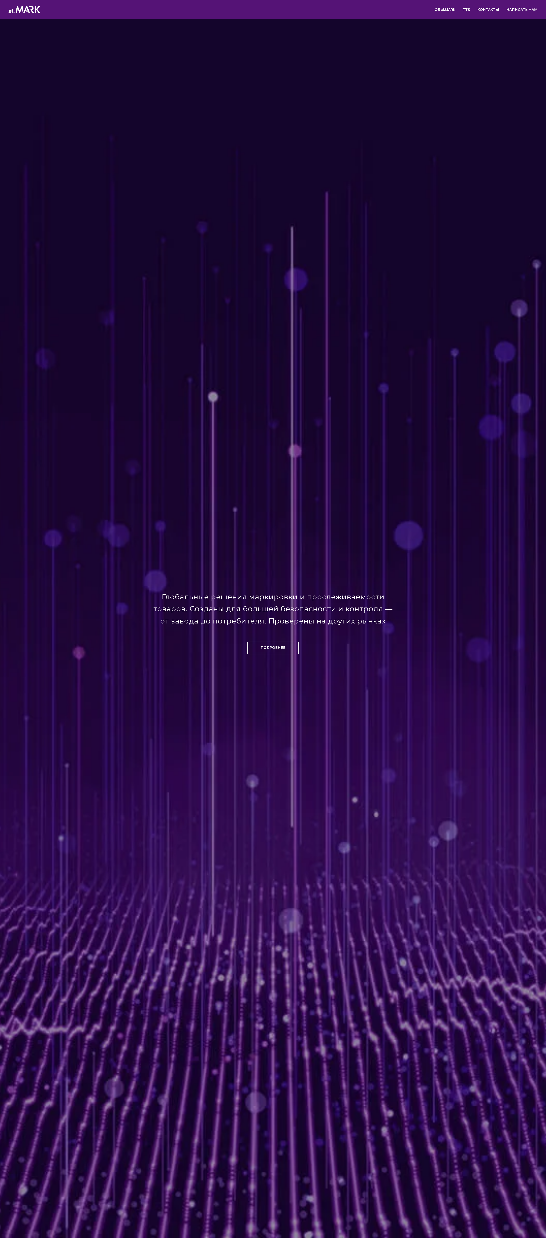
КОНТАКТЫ (488, 10)
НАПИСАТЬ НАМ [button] (521, 10)
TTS (466, 10)
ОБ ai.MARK (445, 10)
